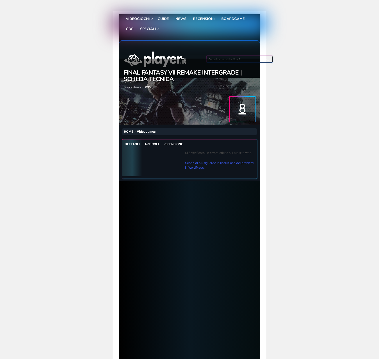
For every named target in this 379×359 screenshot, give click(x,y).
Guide (163, 18)
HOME (128, 131)
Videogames (146, 131)
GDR (130, 29)
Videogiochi (138, 18)
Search (268, 60)
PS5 (148, 87)
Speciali (148, 29)
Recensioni (204, 18)
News (180, 18)
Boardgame (233, 18)
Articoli (152, 144)
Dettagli (132, 144)
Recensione (173, 144)
